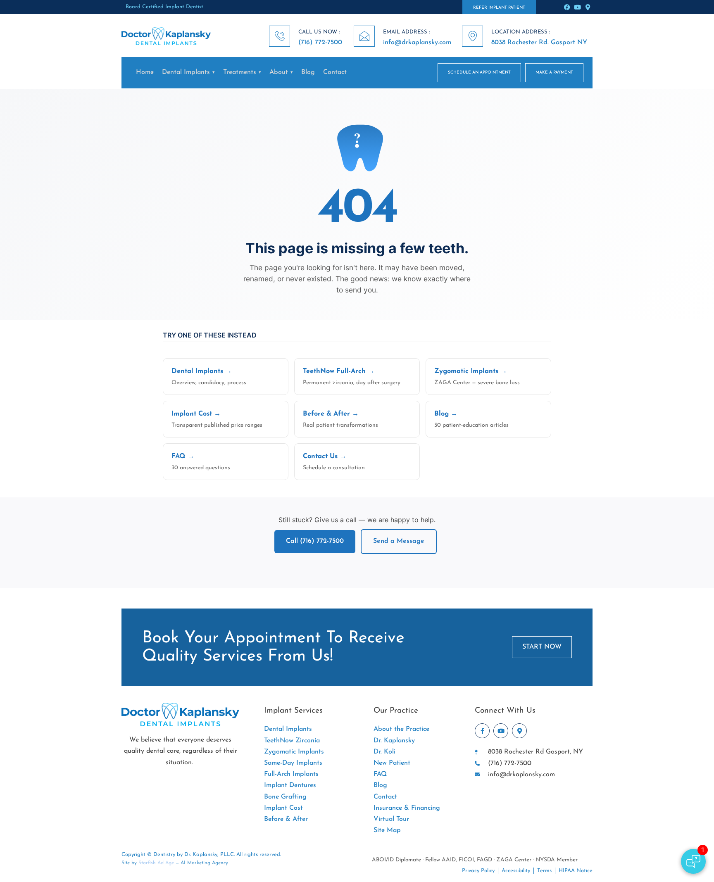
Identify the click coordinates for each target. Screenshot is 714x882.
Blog (308, 72)
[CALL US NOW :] (279, 36)
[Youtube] (577, 7)
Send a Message (398, 541)
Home (145, 72)
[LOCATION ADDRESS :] (472, 36)
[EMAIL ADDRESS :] (364, 36)
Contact (335, 72)
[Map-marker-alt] (588, 7)
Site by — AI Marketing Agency (174, 863)
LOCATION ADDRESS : (520, 32)
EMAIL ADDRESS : (406, 32)
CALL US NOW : (319, 32)
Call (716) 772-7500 (315, 541)
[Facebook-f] (482, 730)
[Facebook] (567, 7)
